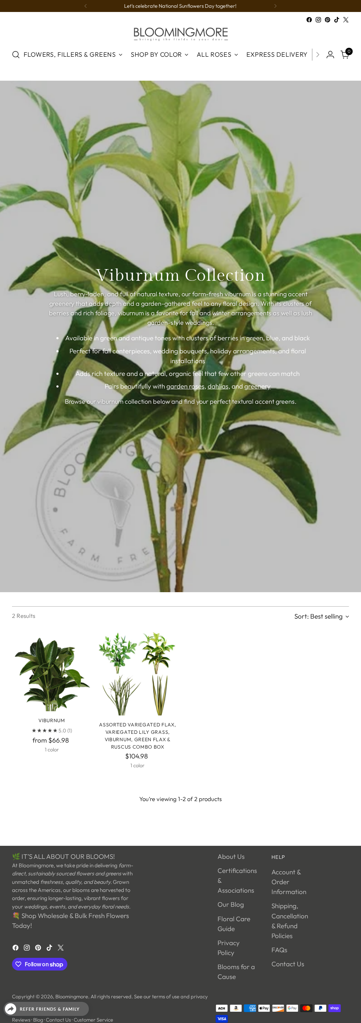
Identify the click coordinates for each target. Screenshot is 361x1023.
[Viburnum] (52, 671)
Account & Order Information (288, 882)
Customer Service (93, 1019)
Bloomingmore (71, 996)
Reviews (21, 1019)
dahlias (218, 386)
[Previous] (85, 6)
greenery (257, 386)
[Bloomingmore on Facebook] (309, 20)
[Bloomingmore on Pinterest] (327, 20)
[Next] (275, 6)
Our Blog (231, 904)
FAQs (279, 950)
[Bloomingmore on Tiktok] (337, 20)
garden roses (185, 386)
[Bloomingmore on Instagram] (318, 20)
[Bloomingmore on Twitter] (346, 20)
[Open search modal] (16, 55)
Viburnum (51, 720)
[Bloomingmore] (180, 34)
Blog (38, 1019)
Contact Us (287, 964)
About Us (231, 856)
